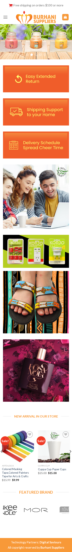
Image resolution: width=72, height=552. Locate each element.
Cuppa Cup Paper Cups (52, 469)
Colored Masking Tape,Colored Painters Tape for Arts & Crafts (15, 472)
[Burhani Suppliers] (36, 17)
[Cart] (65, 17)
